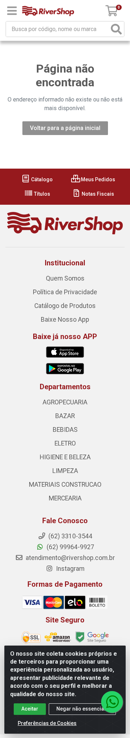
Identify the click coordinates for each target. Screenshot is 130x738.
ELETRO (65, 443)
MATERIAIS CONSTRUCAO (65, 484)
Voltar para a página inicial (65, 128)
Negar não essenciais (82, 709)
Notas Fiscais (97, 194)
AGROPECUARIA (65, 402)
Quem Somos (65, 278)
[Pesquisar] (116, 29)
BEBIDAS (65, 429)
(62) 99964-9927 (69, 547)
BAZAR (65, 416)
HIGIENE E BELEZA (65, 457)
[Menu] (11, 10)
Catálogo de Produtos (65, 305)
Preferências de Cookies (47, 723)
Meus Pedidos (97, 179)
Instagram (69, 568)
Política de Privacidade (65, 292)
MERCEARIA (65, 498)
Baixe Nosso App (65, 319)
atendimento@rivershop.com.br (69, 557)
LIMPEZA (65, 470)
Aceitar (29, 709)
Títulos (41, 194)
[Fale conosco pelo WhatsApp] (112, 702)
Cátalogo (41, 179)
